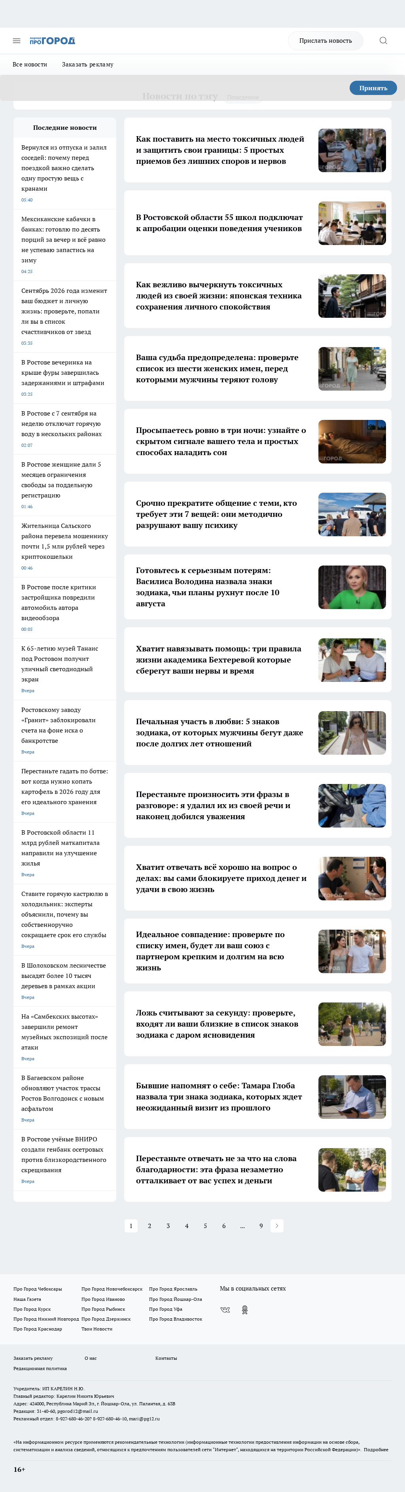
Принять (374, 88)
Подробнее (376, 1449)
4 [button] (187, 1226)
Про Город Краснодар (37, 1329)
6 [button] (224, 1226)
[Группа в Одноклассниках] (245, 1310)
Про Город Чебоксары (37, 1289)
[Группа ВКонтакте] (225, 1310)
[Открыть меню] (16, 41)
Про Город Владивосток (175, 1319)
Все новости (30, 64)
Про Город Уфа (165, 1309)
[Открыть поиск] (383, 41)
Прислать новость (325, 40)
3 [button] (168, 1226)
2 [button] (149, 1226)
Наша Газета (27, 1299)
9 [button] (261, 1226)
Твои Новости (96, 1329)
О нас (91, 1358)
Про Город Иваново (103, 1299)
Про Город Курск (32, 1309)
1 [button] (131, 1226)
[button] (277, 1225)
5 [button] (205, 1226)
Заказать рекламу (88, 64)
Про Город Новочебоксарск (111, 1289)
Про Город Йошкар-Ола (175, 1299)
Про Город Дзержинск (106, 1319)
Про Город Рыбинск (103, 1309)
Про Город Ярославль (173, 1289)
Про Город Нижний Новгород (46, 1319)
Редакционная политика (40, 1368)
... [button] (242, 1226)
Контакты (166, 1358)
